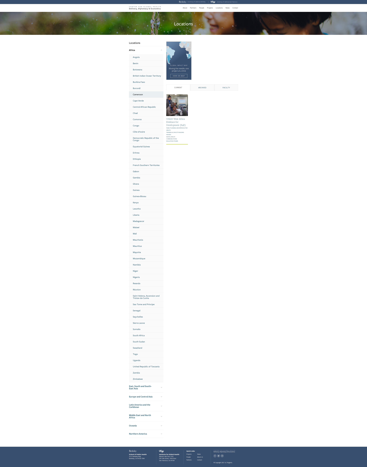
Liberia (136, 215)
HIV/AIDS (168, 134)
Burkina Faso (139, 82)
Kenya (135, 202)
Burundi (136, 88)
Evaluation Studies (172, 141)
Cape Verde (138, 100)
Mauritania (138, 240)
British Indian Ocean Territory (147, 76)
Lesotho (137, 208)
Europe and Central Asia (140, 396)
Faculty (226, 87)
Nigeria (136, 277)
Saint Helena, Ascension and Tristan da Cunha (146, 297)
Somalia (136, 329)
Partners (193, 8)
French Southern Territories (146, 165)
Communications (171, 139)
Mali (135, 233)
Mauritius (137, 246)
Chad (135, 113)
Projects (210, 8)
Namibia (137, 264)
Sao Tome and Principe (144, 304)
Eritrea (136, 152)
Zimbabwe (138, 379)
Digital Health (170, 137)
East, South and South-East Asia (140, 387)
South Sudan (139, 341)
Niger (135, 271)
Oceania (133, 425)
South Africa (139, 335)
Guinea (136, 190)
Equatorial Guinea (141, 146)
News (228, 8)
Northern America (138, 433)
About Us (200, 457)
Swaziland (137, 348)
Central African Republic (144, 107)
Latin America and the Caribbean (139, 406)
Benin (135, 63)
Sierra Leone (139, 323)
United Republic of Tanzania (146, 366)
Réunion (137, 289)
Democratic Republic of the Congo (146, 139)
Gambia (136, 177)
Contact (235, 8)
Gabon (136, 171)
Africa (132, 50)
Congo (136, 125)
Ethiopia (137, 159)
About (185, 8)
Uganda (136, 360)
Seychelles (138, 317)
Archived (202, 87)
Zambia (136, 372)
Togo (135, 354)
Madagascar (138, 221)
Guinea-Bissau (139, 196)
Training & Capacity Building (175, 132)
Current (178, 87)
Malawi (136, 227)
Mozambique (139, 258)
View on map (179, 76)
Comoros (137, 119)
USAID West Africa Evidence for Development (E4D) (176, 122)
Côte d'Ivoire (139, 132)
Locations (219, 8)
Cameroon (138, 94)
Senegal (136, 310)
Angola (136, 57)
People (201, 8)
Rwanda (136, 283)
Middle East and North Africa (140, 416)
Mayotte (137, 252)
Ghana (136, 184)
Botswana (137, 69)
